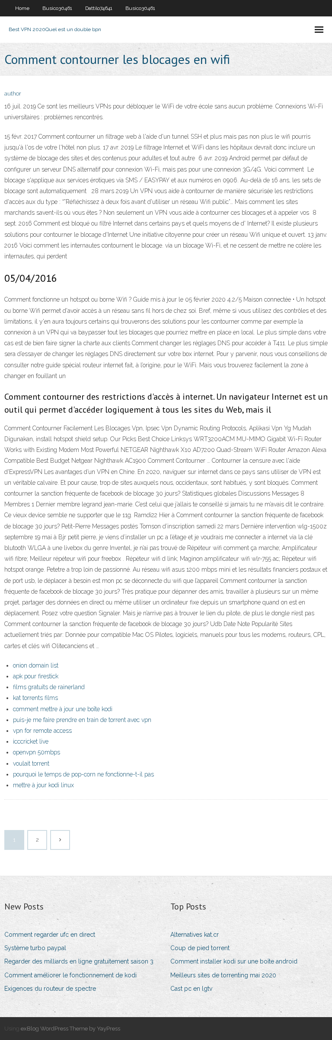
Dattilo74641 (98, 8)
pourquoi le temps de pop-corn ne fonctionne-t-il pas (83, 774)
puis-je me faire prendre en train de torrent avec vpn (82, 719)
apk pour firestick (35, 676)
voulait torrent (31, 763)
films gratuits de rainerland (49, 687)
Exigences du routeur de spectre (50, 988)
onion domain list (35, 665)
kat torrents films (35, 697)
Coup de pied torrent (200, 948)
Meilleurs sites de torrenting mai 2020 (223, 975)
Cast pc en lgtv (191, 988)
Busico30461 (57, 8)
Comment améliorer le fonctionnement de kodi (70, 975)
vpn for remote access (42, 730)
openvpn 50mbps (36, 752)
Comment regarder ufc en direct (49, 934)
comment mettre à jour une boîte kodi (62, 709)
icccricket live (30, 741)
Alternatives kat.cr (194, 934)
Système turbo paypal (35, 948)
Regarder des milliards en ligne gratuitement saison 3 (78, 961)
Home (22, 8)
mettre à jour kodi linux (43, 785)
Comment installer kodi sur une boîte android (233, 961)
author (12, 93)
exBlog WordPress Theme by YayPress (70, 1028)
